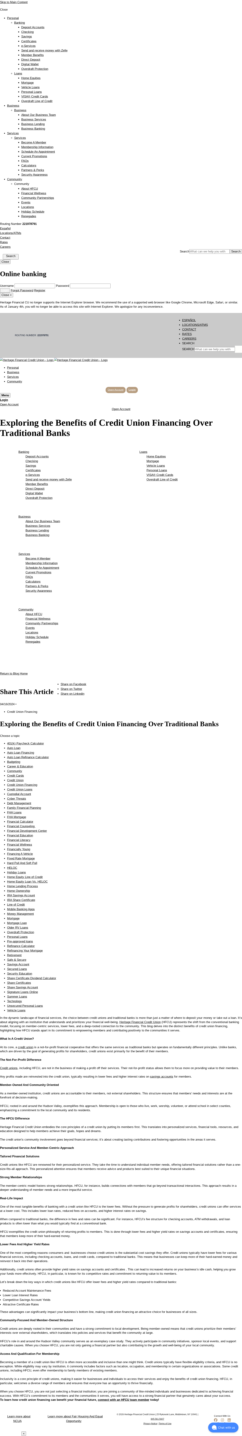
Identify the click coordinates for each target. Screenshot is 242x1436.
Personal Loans (31, 92)
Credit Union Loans (19, 789)
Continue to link (10, 1433)
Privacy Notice (150, 1423)
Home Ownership (18, 891)
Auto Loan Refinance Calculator (28, 757)
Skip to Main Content (14, 2)
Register (39, 290)
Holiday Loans (16, 872)
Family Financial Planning (24, 808)
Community (14, 179)
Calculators (28, 165)
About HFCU (29, 188)
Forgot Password (22, 290)
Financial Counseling (21, 826)
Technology (14, 1001)
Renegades (28, 216)
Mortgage (27, 82)
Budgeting (13, 762)
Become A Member (33, 142)
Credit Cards (15, 775)
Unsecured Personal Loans (25, 1006)
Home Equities (31, 78)
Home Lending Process (22, 886)
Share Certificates (19, 983)
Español (5, 228)
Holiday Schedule (32, 211)
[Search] (238, 349)
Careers (5, 247)
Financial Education (20, 835)
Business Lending (33, 124)
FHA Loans (14, 812)
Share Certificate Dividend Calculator (31, 978)
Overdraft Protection (34, 69)
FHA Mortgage (16, 817)
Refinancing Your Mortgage (25, 950)
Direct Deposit (30, 59)
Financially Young (18, 849)
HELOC (12, 868)
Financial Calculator (20, 821)
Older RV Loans (17, 927)
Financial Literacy (18, 840)
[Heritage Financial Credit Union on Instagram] (222, 1421)
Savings (26, 36)
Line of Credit (16, 904)
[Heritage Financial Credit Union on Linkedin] (229, 1421)
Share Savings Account (22, 987)
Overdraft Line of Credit (36, 101)
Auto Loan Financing (20, 752)
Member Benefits (32, 55)
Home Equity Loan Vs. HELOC (27, 881)
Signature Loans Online (22, 992)
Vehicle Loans (30, 87)
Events (25, 202)
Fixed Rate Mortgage (21, 858)
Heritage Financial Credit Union (140, 1022)
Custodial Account (19, 794)
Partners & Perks (32, 170)
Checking (27, 32)
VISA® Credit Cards (34, 96)
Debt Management (19, 803)
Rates (4, 242)
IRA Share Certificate (21, 900)
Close (5, 261)
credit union (25, 1047)
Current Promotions (34, 156)
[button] (223, 1427)
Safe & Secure (16, 960)
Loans (18, 73)
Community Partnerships (37, 198)
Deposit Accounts (32, 27)
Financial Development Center (27, 831)
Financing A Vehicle (20, 854)
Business (13, 105)
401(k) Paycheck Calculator (25, 743)
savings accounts (161, 1076)
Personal (13, 18)
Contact (5, 237)
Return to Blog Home (14, 673)
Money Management (20, 914)
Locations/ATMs (10, 233)
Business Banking (33, 128)
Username (7, 285)
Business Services (33, 119)
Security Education (19, 973)
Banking (19, 22)
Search (184, 251)
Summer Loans (17, 996)
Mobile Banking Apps (21, 909)
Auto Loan (13, 748)
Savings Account (18, 964)
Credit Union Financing (22, 785)
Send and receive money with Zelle (44, 50)
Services (13, 133)
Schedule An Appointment (38, 151)
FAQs (25, 161)
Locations (27, 207)
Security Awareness (34, 174)
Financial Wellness (33, 193)
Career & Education (20, 766)
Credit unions (9, 1068)
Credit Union (15, 780)
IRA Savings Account (21, 895)
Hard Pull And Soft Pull (22, 863)
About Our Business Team (38, 115)
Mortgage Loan (17, 923)
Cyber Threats (16, 798)
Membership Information (37, 147)
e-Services (28, 46)
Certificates (28, 41)
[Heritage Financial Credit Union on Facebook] (215, 1421)
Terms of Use (165, 1423)
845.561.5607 (157, 1419)
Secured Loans (17, 969)
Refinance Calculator (21, 946)
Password (62, 285)
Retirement (14, 955)
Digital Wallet (30, 64)
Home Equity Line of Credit (25, 877)
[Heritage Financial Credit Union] (54, 360)
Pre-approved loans (20, 941)
